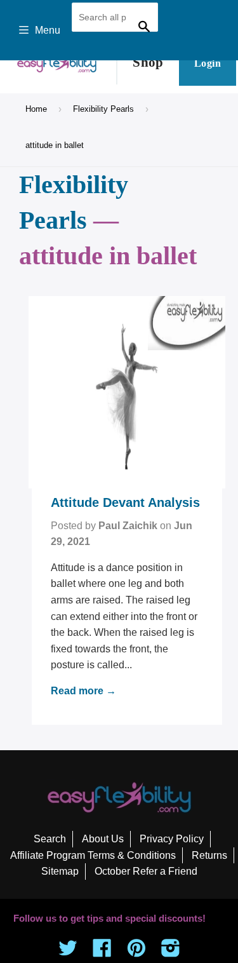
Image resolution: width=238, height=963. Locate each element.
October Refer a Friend (146, 871)
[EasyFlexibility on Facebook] (102, 951)
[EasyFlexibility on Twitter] (67, 951)
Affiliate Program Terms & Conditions (93, 855)
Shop (148, 62)
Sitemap (60, 871)
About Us (103, 838)
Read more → (83, 690)
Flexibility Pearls (103, 109)
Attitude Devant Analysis (125, 502)
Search (50, 838)
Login (207, 63)
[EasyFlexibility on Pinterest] (136, 951)
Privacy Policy (172, 838)
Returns (209, 855)
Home (36, 109)
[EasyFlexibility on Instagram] (170, 951)
